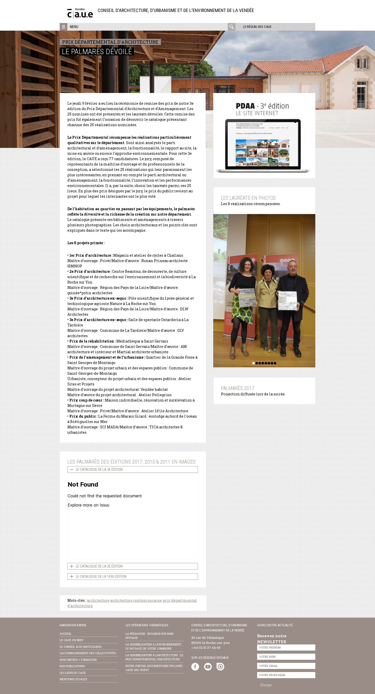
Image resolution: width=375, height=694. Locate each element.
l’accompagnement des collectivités (88, 653)
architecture (98, 600)
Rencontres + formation (78, 660)
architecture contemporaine (136, 600)
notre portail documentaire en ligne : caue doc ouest (155, 668)
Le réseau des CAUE (257, 27)
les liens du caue (73, 673)
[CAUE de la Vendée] (80, 17)
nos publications (72, 666)
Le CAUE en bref (71, 640)
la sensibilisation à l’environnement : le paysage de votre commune (154, 646)
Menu (74, 27)
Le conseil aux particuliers (81, 647)
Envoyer (266, 685)
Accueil (65, 634)
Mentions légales (73, 679)
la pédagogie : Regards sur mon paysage (149, 636)
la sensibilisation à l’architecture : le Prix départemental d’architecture (154, 657)
